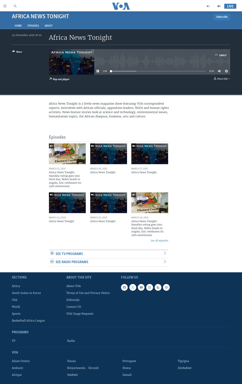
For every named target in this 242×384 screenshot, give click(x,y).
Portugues (129, 361)
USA (14, 300)
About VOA (73, 286)
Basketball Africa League (28, 320)
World (16, 306)
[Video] (219, 6)
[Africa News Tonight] (108, 153)
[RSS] (158, 287)
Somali (127, 375)
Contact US (73, 306)
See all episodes (159, 240)
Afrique (17, 375)
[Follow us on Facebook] (124, 287)
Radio (71, 341)
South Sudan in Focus (26, 293)
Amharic (17, 368)
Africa (16, 286)
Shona (126, 368)
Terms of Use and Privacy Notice (88, 293)
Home (18, 25)
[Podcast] (166, 287)
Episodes (33, 25)
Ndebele (72, 375)
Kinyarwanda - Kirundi (83, 368)
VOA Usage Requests (80, 313)
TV (13, 341)
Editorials (73, 300)
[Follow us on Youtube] (141, 287)
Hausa (71, 361)
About (49, 25)
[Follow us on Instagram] (149, 287)
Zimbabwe (185, 368)
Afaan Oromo (21, 361)
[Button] (17, 52)
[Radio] (208, 6)
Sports (16, 313)
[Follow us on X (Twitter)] (132, 287)
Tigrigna (183, 361)
